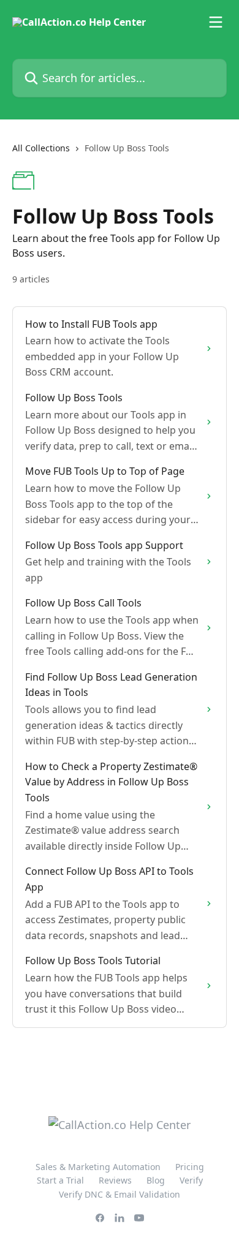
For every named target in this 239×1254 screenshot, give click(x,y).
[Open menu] (216, 22)
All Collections (41, 148)
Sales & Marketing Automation (98, 1167)
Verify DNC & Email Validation (119, 1194)
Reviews (115, 1180)
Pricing (189, 1167)
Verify (191, 1180)
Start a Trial (60, 1180)
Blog (155, 1180)
